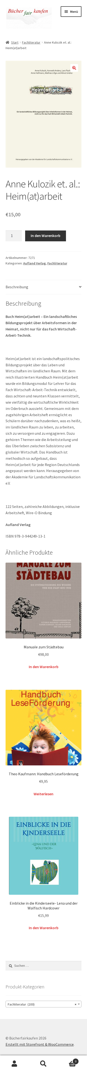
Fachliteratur (31, 42)
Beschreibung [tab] (17, 286)
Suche (43, 1064)
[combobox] (44, 1004)
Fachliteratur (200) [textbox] (42, 1004)
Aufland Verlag (34, 263)
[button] (74, 68)
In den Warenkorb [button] (43, 666)
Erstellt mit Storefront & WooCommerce (40, 1044)
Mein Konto (14, 1064)
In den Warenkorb (45, 235)
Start (14, 42)
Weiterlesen (43, 793)
